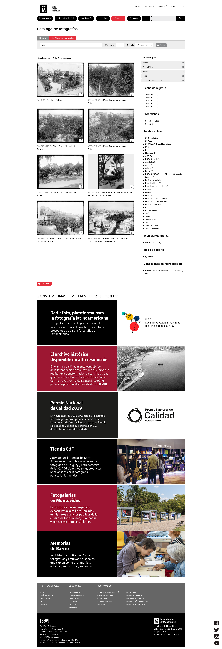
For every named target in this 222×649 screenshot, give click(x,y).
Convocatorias (103, 598)
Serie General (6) (152, 121)
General (43, 38)
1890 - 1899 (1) (151, 95)
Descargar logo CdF (134, 595)
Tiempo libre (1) (151, 219)
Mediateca (133, 18)
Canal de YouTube (105, 595)
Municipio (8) (150, 153)
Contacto (181, 6)
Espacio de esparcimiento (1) (157, 186)
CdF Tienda (131, 592)
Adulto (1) (149, 165)
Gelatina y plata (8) (153, 243)
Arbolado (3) (150, 162)
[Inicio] (76, 15)
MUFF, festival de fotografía (108, 592)
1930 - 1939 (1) (151, 107)
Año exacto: (110, 45)
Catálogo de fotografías (63, 38)
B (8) (147, 150)
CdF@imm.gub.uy (51, 637)
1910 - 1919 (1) (151, 101)
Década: (131, 45)
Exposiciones (45, 18)
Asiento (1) (149, 168)
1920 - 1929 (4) (151, 104)
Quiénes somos (149, 6)
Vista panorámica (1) (153, 225)
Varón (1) (149, 222)
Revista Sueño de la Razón (137, 601)
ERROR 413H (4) (152, 159)
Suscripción (163, 6)
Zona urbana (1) (152, 228)
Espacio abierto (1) (153, 183)
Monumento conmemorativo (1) (158, 198)
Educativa (102, 18)
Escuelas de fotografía (135, 598)
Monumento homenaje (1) (156, 201)
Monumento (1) (151, 195)
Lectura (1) (149, 192)
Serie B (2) (149, 124)
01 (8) (147, 147)
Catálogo (118, 18)
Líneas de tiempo (104, 601)
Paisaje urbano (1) (153, 204)
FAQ (173, 6)
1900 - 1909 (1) (151, 98)
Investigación (86, 18)
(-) (183, 63)
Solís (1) (148, 213)
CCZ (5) (148, 156)
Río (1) (148, 207)
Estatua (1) (149, 189)
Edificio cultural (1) (153, 180)
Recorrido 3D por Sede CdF (137, 604)
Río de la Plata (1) (152, 210)
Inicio (137, 6)
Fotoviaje (101, 604)
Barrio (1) (149, 171)
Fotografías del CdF (65, 18)
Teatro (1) (149, 216)
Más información (81, 94)
